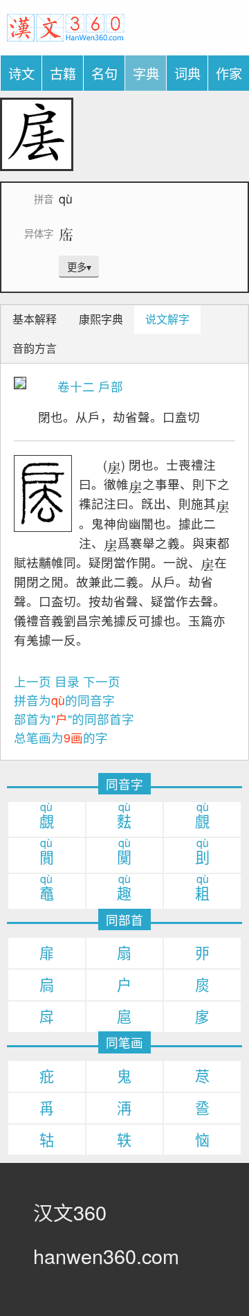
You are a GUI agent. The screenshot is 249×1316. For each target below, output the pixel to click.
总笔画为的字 (61, 737)
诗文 (21, 73)
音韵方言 (34, 348)
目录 (67, 681)
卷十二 (76, 386)
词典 (187, 73)
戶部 (110, 386)
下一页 (101, 681)
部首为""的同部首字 (74, 718)
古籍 (63, 73)
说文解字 (167, 319)
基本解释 (34, 319)
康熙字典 (101, 319)
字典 (146, 73)
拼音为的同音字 (64, 700)
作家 (229, 73)
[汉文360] (65, 25)
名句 (104, 73)
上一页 (32, 681)
